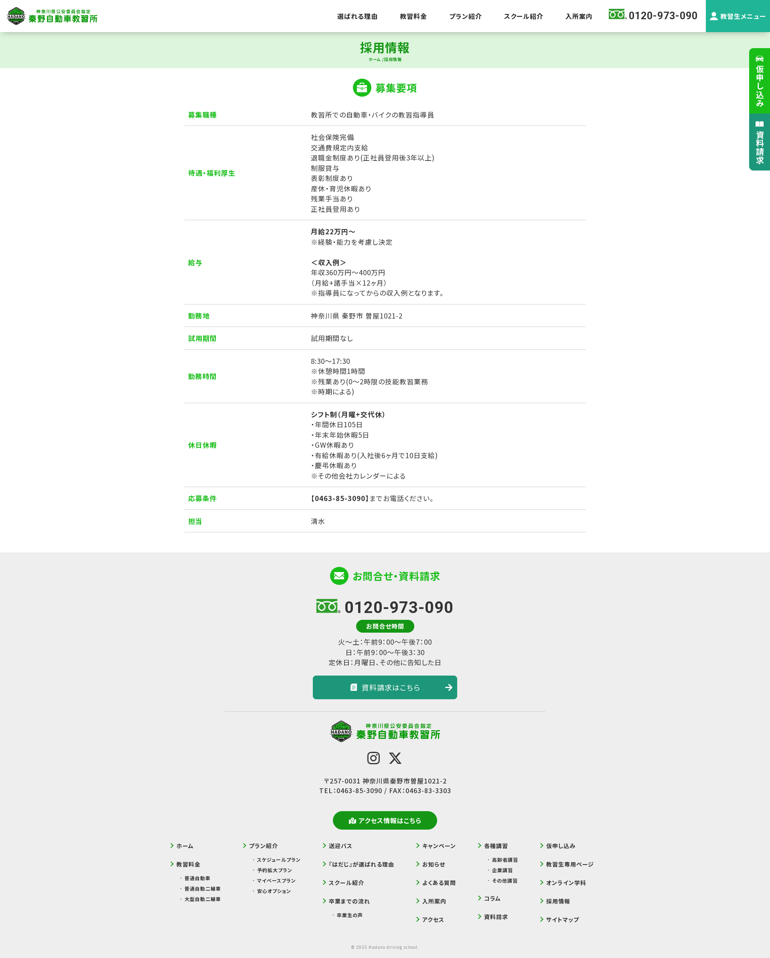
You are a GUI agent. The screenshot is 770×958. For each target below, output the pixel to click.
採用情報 (558, 901)
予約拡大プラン (274, 870)
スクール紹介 (523, 16)
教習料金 (413, 16)
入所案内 (579, 16)
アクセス (433, 919)
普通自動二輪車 (202, 888)
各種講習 (496, 846)
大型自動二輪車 (202, 898)
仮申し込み (760, 86)
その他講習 (505, 880)
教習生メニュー (743, 16)
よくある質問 (439, 883)
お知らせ (433, 864)
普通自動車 (197, 878)
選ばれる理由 (357, 16)
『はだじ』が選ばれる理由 (361, 864)
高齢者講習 (505, 859)
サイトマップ (562, 919)
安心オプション (274, 890)
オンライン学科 (566, 883)
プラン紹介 (465, 16)
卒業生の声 (350, 914)
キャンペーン (439, 846)
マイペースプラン (276, 880)
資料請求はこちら (391, 687)
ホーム (185, 846)
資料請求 (760, 147)
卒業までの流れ (349, 901)
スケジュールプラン (279, 859)
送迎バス (341, 846)
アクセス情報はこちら (390, 820)
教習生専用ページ (570, 864)
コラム (492, 898)
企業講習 (502, 870)
